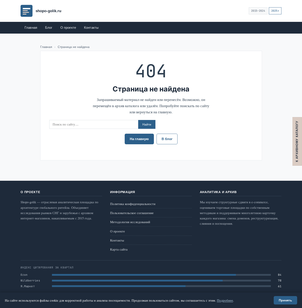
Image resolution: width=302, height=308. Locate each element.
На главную (139, 139)
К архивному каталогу (297, 141)
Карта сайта (119, 249)
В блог (167, 139)
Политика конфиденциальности (132, 204)
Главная (31, 27)
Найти (146, 124)
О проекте (68, 27)
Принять (285, 300)
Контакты (91, 27)
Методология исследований (130, 222)
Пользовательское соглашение (132, 213)
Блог (48, 27)
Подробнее (225, 300)
